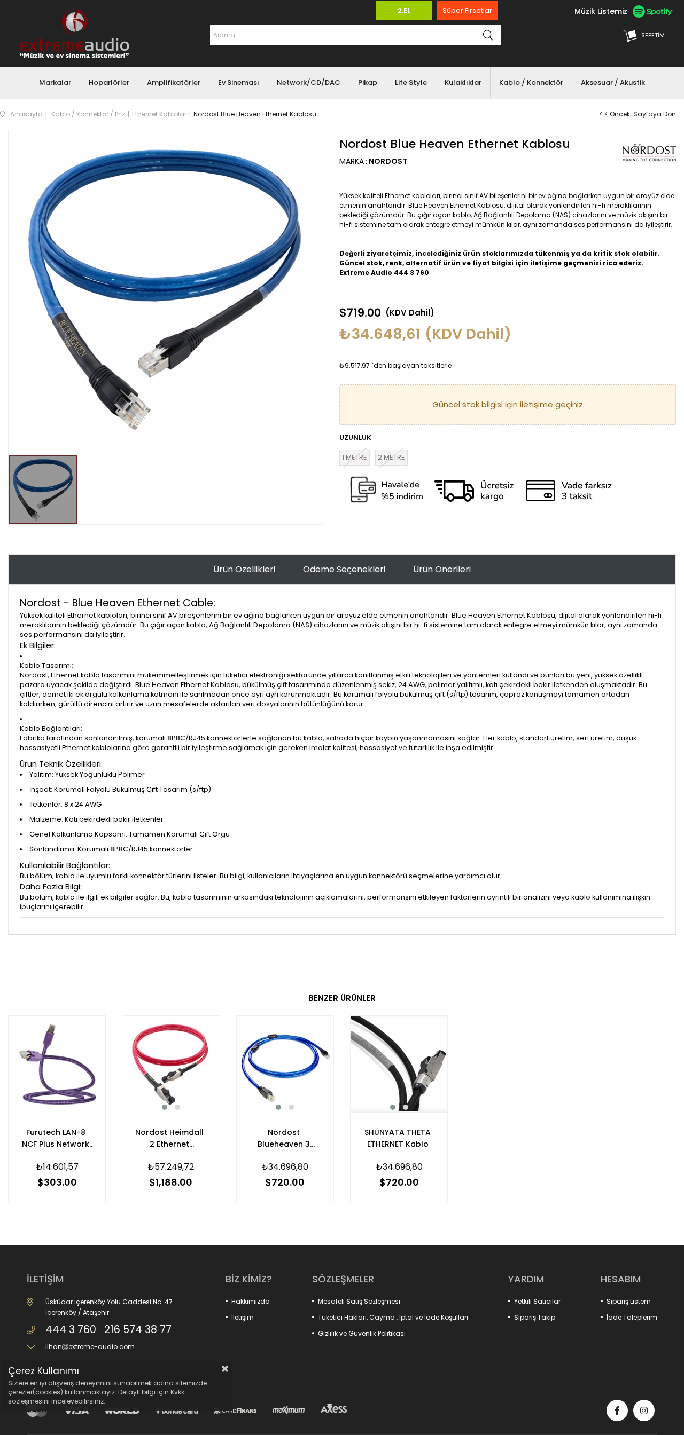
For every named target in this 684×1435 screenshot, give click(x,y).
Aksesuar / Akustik (613, 82)
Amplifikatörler (173, 82)
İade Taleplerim (632, 1317)
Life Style (411, 82)
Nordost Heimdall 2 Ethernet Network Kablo (169, 1138)
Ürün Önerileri (442, 569)
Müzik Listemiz (600, 11)
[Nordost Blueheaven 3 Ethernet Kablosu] (285, 1064)
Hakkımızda (250, 1301)
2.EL (404, 10)
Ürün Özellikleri (244, 569)
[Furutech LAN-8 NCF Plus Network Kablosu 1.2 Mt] (57, 1064)
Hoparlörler (109, 82)
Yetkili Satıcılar (537, 1301)
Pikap (367, 82)
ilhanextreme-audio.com (90, 1346)
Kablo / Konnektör (531, 82)
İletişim (242, 1317)
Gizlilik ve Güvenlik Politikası (362, 1333)
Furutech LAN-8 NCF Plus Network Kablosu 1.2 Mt (55, 1138)
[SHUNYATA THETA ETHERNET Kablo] (399, 1064)
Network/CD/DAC (308, 82)
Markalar (55, 82)
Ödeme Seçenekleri (344, 569)
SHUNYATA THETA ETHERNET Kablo (397, 1138)
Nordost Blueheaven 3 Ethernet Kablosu (283, 1138)
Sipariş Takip (534, 1317)
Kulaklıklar (463, 82)
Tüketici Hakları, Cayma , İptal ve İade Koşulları (393, 1317)
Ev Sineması (238, 82)
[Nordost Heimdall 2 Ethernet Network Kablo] (170, 1064)
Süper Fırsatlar (467, 10)
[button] (164, 1107)
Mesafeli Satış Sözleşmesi (359, 1301)
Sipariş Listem (629, 1301)
